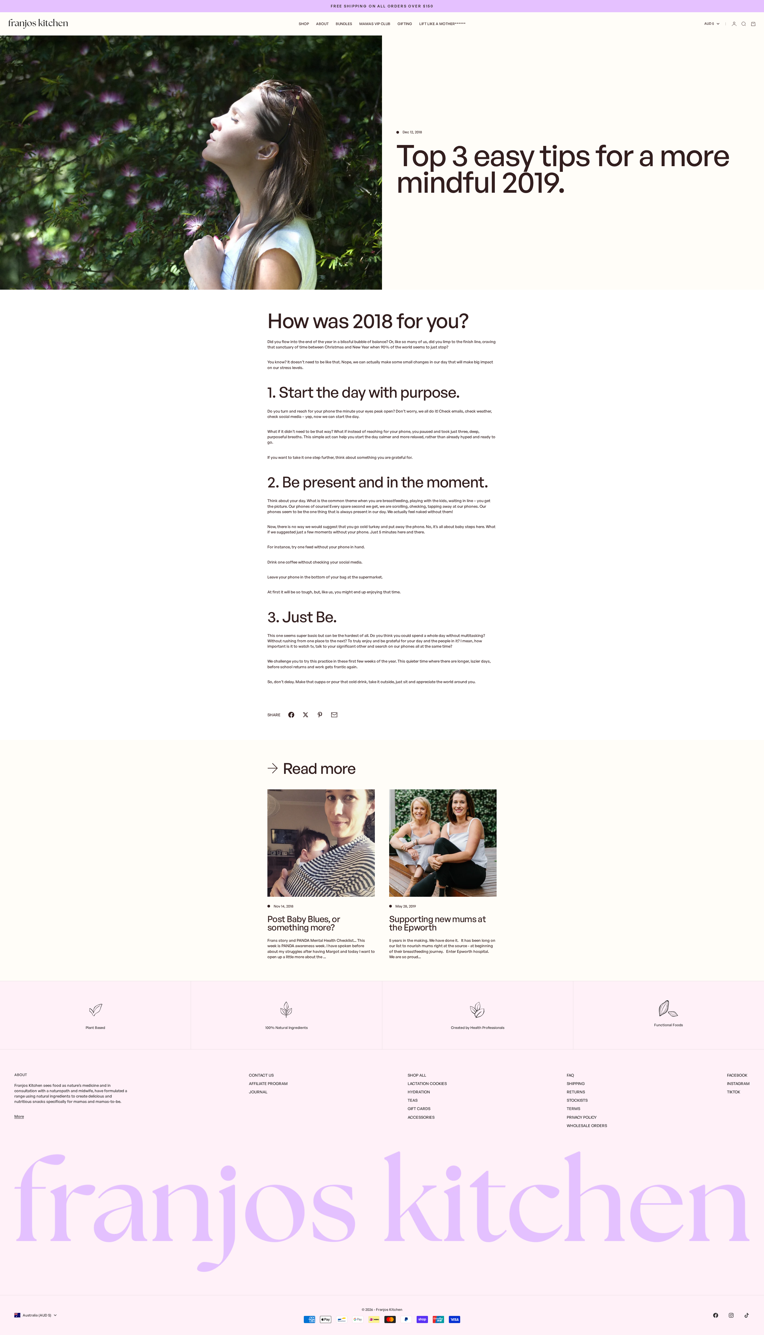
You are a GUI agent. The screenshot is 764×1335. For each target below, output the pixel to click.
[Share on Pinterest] (320, 714)
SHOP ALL (417, 1075)
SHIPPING (576, 1083)
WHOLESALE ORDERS (587, 1125)
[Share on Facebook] (291, 714)
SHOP (304, 23)
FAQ (570, 1075)
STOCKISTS (577, 1100)
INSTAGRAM (738, 1083)
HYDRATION (419, 1091)
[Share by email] (334, 714)
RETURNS (576, 1091)
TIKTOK (733, 1091)
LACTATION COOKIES (427, 1083)
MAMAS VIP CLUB (374, 23)
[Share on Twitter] (305, 714)
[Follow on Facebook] (716, 1315)
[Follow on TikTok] (747, 1315)
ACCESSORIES (421, 1117)
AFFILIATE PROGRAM (268, 1083)
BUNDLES (344, 23)
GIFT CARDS (419, 1108)
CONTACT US (261, 1075)
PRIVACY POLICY (582, 1117)
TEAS (413, 1100)
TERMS (573, 1108)
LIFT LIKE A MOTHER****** (442, 23)
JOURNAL (258, 1091)
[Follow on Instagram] (731, 1315)
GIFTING (405, 23)
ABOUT (322, 23)
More (19, 1116)
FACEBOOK (737, 1075)
